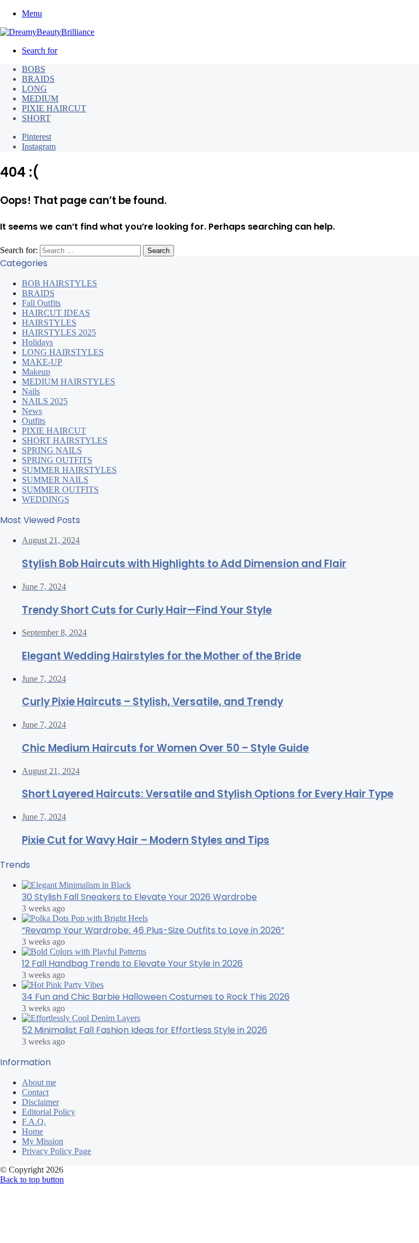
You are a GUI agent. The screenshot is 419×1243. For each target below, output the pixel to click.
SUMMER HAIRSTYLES (69, 470)
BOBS (33, 69)
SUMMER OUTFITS (60, 489)
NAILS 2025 (45, 401)
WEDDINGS (45, 499)
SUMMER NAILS (55, 479)
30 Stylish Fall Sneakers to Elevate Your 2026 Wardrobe (139, 897)
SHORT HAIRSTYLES (64, 440)
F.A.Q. (34, 1121)
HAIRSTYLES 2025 (59, 332)
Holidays (37, 342)
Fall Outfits (41, 303)
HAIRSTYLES (49, 322)
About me (39, 1082)
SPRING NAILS (52, 450)
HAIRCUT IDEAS (56, 312)
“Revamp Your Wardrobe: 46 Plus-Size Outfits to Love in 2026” (153, 930)
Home (32, 1131)
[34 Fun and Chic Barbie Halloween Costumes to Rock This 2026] (63, 984)
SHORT (36, 118)
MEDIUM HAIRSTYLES (68, 381)
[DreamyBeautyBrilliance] (47, 32)
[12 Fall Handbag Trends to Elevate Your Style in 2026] (84, 951)
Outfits (33, 420)
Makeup (36, 371)
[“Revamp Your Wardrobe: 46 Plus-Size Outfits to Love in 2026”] (85, 918)
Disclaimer (40, 1102)
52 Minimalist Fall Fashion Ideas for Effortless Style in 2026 (144, 1030)
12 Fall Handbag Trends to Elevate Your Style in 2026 (132, 963)
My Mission (42, 1141)
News (32, 411)
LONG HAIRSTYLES (63, 352)
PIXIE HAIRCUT (54, 108)
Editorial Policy (48, 1111)
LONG (34, 88)
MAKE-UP (42, 362)
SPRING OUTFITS (57, 460)
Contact (35, 1092)
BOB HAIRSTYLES (59, 283)
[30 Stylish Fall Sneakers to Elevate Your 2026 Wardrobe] (76, 885)
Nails (31, 391)
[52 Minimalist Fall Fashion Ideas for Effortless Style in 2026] (81, 1018)
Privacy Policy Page (56, 1151)
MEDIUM (40, 98)
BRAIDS (38, 78)
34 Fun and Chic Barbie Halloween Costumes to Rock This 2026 (156, 996)
